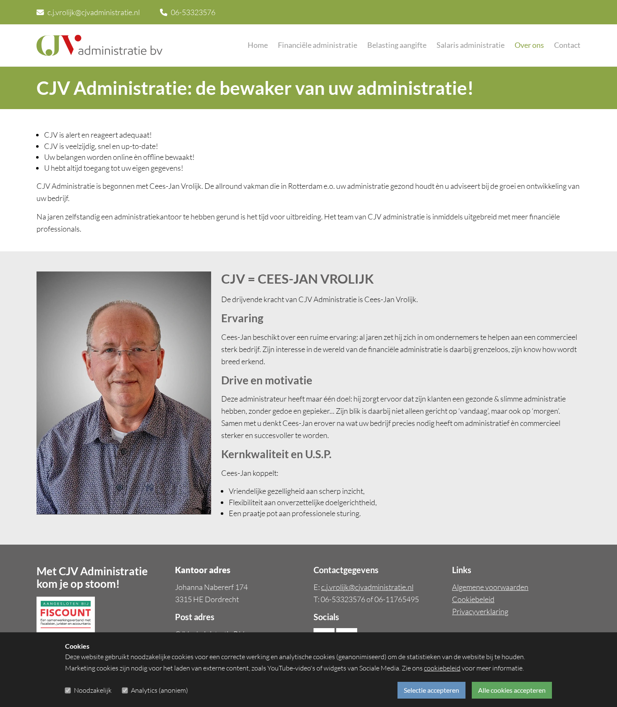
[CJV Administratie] (99, 45)
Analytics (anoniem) (159, 690)
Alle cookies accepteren (512, 690)
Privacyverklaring (480, 611)
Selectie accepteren (431, 690)
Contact (567, 45)
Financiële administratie (317, 45)
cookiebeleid (442, 668)
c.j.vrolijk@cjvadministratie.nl (93, 12)
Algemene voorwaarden (490, 587)
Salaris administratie (471, 45)
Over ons (529, 45)
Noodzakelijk (93, 690)
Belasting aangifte (396, 45)
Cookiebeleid (473, 599)
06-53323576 (193, 12)
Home (258, 45)
